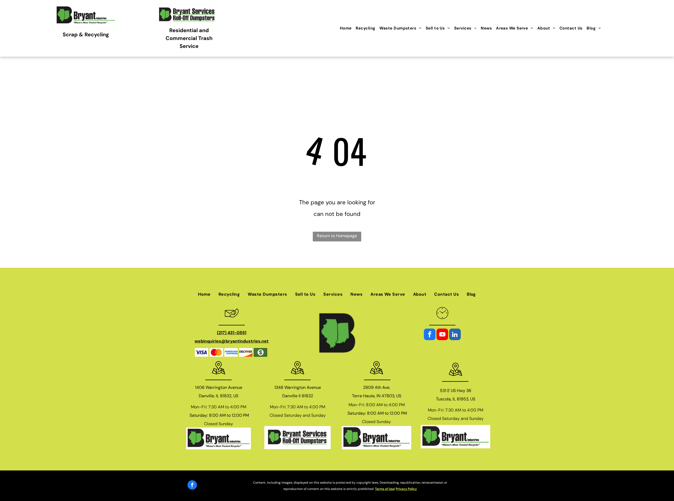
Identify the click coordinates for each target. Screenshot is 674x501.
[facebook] (429, 335)
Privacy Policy (406, 489)
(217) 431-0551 (231, 332)
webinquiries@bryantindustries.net (232, 341)
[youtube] (442, 335)
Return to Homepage (337, 236)
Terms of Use (384, 489)
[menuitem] (346, 28)
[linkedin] (455, 335)
